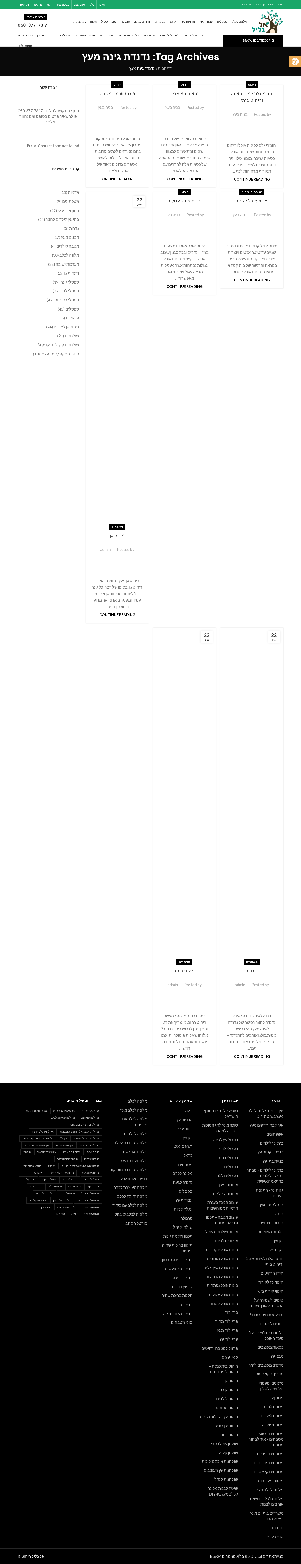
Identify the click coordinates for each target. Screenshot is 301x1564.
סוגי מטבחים (181, 1322)
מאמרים (117, 527)
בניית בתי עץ (273, 1161)
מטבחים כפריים (270, 1453)
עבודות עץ (184, 1200)
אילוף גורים (93, 1152)
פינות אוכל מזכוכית (222, 1258)
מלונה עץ (46, 1207)
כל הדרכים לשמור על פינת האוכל (266, 1335)
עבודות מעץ (228, 1184)
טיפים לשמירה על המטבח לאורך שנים (267, 1303)
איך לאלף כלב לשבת (64, 1110)
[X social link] (134, 4)
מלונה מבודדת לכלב (130, 1142)
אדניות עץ (184, 1119)
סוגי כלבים (274, 1536)
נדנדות (251, 970)
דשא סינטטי (182, 1146)
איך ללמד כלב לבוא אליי (86, 1138)
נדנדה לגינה (182, 1182)
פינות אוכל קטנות (251, 200)
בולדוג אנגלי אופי (32, 1166)
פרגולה (186, 1218)
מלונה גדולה (55, 1186)
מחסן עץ (276, 1397)
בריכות (186, 1304)
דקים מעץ (275, 1249)
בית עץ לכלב (28, 1179)
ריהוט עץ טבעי (226, 1425)
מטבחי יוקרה (272, 1424)
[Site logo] (267, 21)
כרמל (188, 1155)
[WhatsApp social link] (118, 4)
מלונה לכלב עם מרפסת (134, 1121)
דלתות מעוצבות (270, 1231)
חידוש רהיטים (272, 1273)
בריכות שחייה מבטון (175, 1313)
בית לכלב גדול (91, 1179)
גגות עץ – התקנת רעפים (269, 1193)
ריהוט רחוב (184, 970)
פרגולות (231, 1312)
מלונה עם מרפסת (133, 1160)
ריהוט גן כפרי (227, 1389)
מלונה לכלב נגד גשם (88, 1200)
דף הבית (165, 68)
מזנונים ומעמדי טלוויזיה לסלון (271, 1386)
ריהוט (252, 84)
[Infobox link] (42, 21)
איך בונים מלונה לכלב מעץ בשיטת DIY (265, 1113)
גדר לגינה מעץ (271, 1204)
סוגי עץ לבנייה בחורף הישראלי (220, 1113)
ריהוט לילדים (227, 1398)
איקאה (27, 1152)
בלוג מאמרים (233, 1556)
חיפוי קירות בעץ (270, 1291)
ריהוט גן (117, 535)
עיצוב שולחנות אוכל (221, 1231)
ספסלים (231, 1166)
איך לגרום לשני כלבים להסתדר (82, 1124)
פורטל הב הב (136, 1223)
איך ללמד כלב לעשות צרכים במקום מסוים (44, 1138)
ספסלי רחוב (228, 1157)
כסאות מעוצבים (184, 93)
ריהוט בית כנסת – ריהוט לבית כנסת (223, 1369)
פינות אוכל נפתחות (117, 93)
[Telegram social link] (112, 4)
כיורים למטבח (271, 1323)
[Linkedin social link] (123, 4)
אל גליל (52, 1166)
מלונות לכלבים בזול (131, 1214)
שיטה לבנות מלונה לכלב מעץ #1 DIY (222, 1491)
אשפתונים (274, 1134)
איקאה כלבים (91, 1159)
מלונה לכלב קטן (61, 1200)
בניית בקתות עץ (270, 1151)
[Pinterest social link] (129, 4)
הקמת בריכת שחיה (176, 1295)
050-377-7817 (30, 110)
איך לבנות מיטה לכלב (35, 1110)
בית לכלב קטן (49, 1179)
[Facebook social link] (140, 4)
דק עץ (278, 1240)
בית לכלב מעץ (70, 1179)
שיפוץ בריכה (182, 1286)
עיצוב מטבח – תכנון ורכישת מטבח (222, 1220)
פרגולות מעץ (227, 1330)
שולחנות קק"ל (226, 1479)
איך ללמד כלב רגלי (89, 1145)
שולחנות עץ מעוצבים (221, 1470)
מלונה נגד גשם (135, 1151)
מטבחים (256, 192)
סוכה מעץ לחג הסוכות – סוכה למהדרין (220, 1128)
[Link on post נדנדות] (251, 795)
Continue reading (252, 179)
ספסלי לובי (228, 1148)
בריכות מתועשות (178, 1268)
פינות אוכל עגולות (184, 200)
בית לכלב (38, 1172)
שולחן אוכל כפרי (224, 1443)
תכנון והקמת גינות (177, 1236)
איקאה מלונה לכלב (67, 1159)
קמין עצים (230, 1357)
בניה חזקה (93, 1186)
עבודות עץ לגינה (224, 1193)
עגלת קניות (183, 1209)
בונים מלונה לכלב (89, 1172)
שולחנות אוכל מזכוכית (220, 1461)
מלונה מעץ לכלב (38, 1200)
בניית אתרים (273, 1556)
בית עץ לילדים (271, 1143)
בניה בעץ (240, 114)
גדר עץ (277, 1213)
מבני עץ (277, 1356)
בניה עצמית (74, 1186)
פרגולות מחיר (226, 1321)
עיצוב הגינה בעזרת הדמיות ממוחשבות (222, 1205)
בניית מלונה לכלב (132, 1178)
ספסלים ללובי (226, 1175)
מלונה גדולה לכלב (132, 1196)
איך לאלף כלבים (90, 1110)
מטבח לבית (273, 1406)
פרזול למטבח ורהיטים (219, 1348)
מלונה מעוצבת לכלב (130, 1187)
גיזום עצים (184, 1128)
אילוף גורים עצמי (72, 1152)
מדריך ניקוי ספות (269, 1373)
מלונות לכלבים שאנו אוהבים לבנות (266, 1501)
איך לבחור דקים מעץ (266, 1125)
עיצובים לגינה (226, 1240)
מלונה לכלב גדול (90, 1193)
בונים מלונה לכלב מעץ (62, 1172)
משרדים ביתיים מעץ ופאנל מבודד (266, 1516)
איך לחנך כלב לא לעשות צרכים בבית (79, 1131)
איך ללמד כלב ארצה (43, 1131)
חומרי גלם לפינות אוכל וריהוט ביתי (251, 97)
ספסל (74, 1214)
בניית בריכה (182, 1277)
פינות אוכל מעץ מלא (221, 1267)
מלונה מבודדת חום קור (128, 1169)
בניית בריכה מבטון (177, 1259)
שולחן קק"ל (228, 1452)
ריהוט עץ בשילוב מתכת (219, 1416)
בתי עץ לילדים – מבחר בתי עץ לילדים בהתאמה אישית (265, 1176)
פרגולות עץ (229, 1339)
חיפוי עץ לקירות (270, 1282)
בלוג (188, 1110)
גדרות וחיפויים (271, 1222)
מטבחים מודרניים (268, 1462)
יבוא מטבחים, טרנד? (266, 1314)
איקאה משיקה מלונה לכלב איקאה (80, 1166)
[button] (295, 61)
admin (105, 549)
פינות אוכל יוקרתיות (222, 1249)
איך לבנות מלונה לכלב (63, 1117)
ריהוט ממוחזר (226, 1407)
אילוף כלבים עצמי (46, 1152)
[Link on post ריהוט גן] (117, 359)
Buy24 (215, 1556)
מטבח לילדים (272, 1415)
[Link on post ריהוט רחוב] (184, 795)
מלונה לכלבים (135, 1133)
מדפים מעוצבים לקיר (266, 1365)
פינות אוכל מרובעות (221, 1276)
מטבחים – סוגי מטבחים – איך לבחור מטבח (266, 1439)
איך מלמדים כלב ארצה (36, 1145)
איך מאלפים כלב (64, 1145)
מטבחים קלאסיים (268, 1471)
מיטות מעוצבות (270, 1480)
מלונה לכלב (182, 1173)
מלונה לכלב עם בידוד (129, 1205)
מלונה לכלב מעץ (269, 1489)
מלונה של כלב (91, 1214)
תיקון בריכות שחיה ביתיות (177, 1247)
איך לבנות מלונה (90, 1117)
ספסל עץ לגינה (225, 1139)
